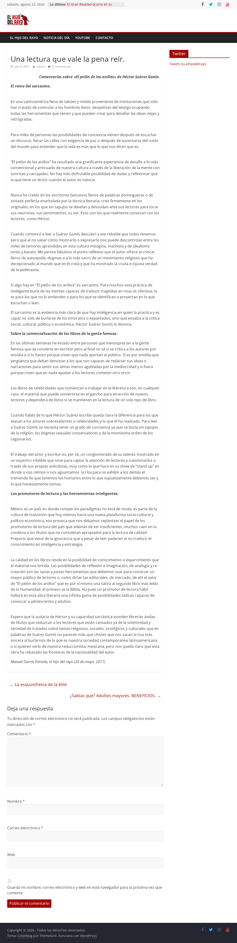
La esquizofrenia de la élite (38, 684)
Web (11, 854)
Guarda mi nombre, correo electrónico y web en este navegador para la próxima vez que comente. (84, 890)
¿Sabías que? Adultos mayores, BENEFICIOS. (115, 695)
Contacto (104, 37)
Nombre (16, 801)
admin (41, 66)
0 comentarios (61, 66)
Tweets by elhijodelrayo (187, 64)
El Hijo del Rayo (24, 37)
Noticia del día (57, 37)
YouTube (82, 37)
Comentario (19, 733)
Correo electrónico (25, 828)
